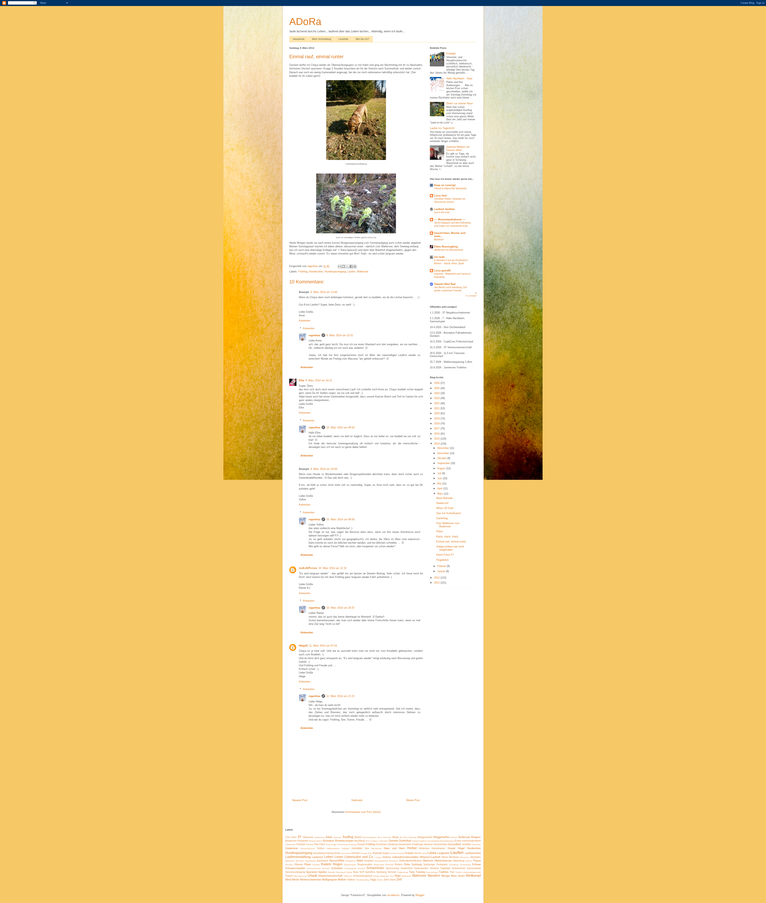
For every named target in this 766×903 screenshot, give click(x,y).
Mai (439, 483)
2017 (437, 428)
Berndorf (387, 837)
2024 (437, 393)
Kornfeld (393, 853)
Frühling (303, 271)
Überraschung (300, 876)
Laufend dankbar (444, 209)
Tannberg (381, 872)
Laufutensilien (473, 853)
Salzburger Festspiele (435, 864)
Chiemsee (383, 841)
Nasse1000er (337, 860)
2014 (437, 443)
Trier (452, 872)
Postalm (316, 865)
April (440, 488)
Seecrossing (392, 868)
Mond (445, 857)
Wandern (433, 875)
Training (420, 871)
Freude (361, 844)
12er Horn (291, 837)
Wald (397, 875)
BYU (368, 841)
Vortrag (376, 876)
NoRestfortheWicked (410, 860)
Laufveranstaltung (298, 857)
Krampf (401, 853)
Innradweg (319, 853)
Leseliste (343, 39)
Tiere (412, 871)
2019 (437, 418)
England (423, 841)
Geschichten (440, 844)
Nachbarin (322, 860)
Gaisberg (393, 844)
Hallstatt (345, 848)
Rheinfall (389, 865)
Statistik (331, 872)
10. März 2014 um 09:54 (340, 427)
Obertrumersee (443, 860)
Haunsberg (376, 848)
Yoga (373, 879)
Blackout (438, 239)
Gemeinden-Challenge (410, 844)
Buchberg (359, 840)
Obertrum (427, 860)
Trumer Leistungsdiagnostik (468, 872)
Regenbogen (350, 865)
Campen (374, 841)
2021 (437, 408)
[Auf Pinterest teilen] (355, 266)
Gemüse (428, 844)
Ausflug (348, 837)
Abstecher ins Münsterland (448, 249)
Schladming (465, 865)
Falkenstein (290, 844)
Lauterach (317, 857)
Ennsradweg (433, 841)
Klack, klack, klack (447, 536)
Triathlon (444, 871)
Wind (288, 879)
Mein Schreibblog (321, 39)
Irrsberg (329, 853)
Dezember (443, 448)
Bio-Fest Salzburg (408, 837)
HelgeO (303, 645)
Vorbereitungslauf (362, 875)
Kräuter (409, 853)
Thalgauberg (402, 872)
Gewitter (466, 844)
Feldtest (309, 844)
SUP (361, 872)
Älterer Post (413, 800)
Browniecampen (344, 840)
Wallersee (362, 271)
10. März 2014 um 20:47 (340, 607)
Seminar (434, 868)
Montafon (476, 857)
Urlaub (312, 875)
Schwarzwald (350, 868)
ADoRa (305, 21)
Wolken (342, 879)
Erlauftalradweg (447, 841)
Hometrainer (438, 848)
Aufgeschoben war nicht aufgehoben (450, 548)
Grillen (320, 848)
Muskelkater (310, 861)
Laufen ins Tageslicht (442, 128)
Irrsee (337, 853)
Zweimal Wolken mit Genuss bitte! (458, 148)
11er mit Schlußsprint (448, 513)
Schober (326, 868)
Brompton (328, 840)
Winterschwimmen (310, 879)
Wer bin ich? (362, 39)
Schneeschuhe (314, 868)
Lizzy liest (440, 195)
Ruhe (407, 864)
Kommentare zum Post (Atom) (363, 811)
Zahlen (380, 880)
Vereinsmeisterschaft (330, 875)
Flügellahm (442, 559)
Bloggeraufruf (425, 837)
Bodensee (464, 837)
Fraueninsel (343, 844)
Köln (370, 853)
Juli (439, 473)
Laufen (351, 271)
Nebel (359, 860)
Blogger (420, 895)
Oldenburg (458, 860)
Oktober (442, 458)
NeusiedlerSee (381, 861)
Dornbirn (393, 840)
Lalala (431, 853)
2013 (437, 577)
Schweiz (361, 868)
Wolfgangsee (329, 879)
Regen (338, 864)
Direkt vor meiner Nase (459, 103)
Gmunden (476, 844)
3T (299, 837)
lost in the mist (441, 212)
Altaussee (308, 837)
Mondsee (454, 857)
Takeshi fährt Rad (444, 284)
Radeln (326, 864)
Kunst (417, 853)
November (443, 453)
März (440, 493)
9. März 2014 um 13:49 (323, 292)
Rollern (399, 864)
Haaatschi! (442, 503)
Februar (442, 566)
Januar (441, 571)
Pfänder (298, 864)
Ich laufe (439, 256)
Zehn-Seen (390, 879)
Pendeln (289, 865)
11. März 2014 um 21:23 (340, 696)
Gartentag (442, 518)
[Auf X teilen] (347, 266)
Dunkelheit (405, 840)
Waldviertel (406, 876)
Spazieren (311, 871)
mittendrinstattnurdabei (405, 857)
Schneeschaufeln (295, 868)
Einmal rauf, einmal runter (451, 541)
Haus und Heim (394, 848)
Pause (477, 860)
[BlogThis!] (343, 266)
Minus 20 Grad (444, 508)
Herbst (412, 848)
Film (316, 844)
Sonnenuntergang (295, 872)
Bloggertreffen (441, 837)
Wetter (461, 875)
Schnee (476, 864)
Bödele (454, 837)
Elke (301, 380)
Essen (458, 840)
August (441, 468)
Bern (380, 837)
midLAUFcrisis (308, 568)
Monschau (465, 857)
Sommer (445, 868)
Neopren (369, 860)
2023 (437, 398)
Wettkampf (473, 875)
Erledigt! (451, 53)
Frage (334, 844)
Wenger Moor (449, 875)
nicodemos (393, 895)
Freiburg (352, 844)
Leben (328, 857)
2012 (437, 582)
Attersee (337, 837)
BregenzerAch (315, 841)
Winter (295, 879)
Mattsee (387, 857)
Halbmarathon (333, 848)
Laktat (424, 853)
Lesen (339, 857)
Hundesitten (316, 271)
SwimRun (370, 872)
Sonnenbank (474, 868)
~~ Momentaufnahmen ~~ (450, 219)
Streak (349, 872)
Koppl (386, 853)
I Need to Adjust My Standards (450, 188)
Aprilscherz (320, 837)
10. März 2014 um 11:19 (332, 568)
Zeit (399, 879)
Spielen (322, 871)
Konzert (377, 853)
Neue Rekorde (444, 498)
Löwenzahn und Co (359, 857)
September (444, 463)
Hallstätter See (360, 848)
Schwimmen (375, 868)
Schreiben (337, 868)
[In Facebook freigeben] (351, 266)
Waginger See (387, 876)
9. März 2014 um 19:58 (323, 468)
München (300, 861)
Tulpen (289, 875)
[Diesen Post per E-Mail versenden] (340, 266)
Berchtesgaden (370, 837)
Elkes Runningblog (446, 246)
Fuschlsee (381, 844)
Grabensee (291, 848)
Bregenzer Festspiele (296, 840)
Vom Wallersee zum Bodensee (447, 525)
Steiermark (340, 872)
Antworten (304, 320)
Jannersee (346, 853)
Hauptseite (299, 39)
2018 (437, 423)
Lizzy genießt (442, 270)
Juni (440, 478)
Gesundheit (454, 844)
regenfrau (314, 335)
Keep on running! (445, 185)
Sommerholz (458, 868)
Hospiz (452, 848)
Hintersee (424, 848)
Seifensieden (421, 868)
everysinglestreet (471, 840)
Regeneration (364, 864)
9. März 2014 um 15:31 (339, 335)
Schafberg (454, 865)
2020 (437, 413)
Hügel (461, 848)
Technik (391, 872)
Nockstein (393, 861)
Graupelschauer (307, 848)
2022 (437, 403)
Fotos (328, 844)
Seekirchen (407, 868)
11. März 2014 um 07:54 (323, 645)
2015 (437, 438)
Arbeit (329, 837)
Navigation (350, 861)
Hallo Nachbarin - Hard (459, 78)
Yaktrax (351, 879)
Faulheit (300, 844)
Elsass (415, 841)
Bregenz (476, 837)
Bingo (395, 837)
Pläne (439, 531)
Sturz (355, 872)
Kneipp (364, 853)
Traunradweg (432, 872)
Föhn (322, 844)
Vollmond (348, 876)
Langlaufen (443, 853)
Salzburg (417, 864)
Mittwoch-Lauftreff (430, 857)
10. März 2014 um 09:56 (340, 519)
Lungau (378, 857)
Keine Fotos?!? (445, 554)
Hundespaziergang (335, 271)
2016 (437, 433)
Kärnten (355, 853)
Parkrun (468, 861)
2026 (437, 383)
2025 (437, 388)
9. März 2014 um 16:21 (318, 380)
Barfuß (358, 837)
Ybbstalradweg (362, 880)
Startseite (356, 800)
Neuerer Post (299, 800)
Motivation (290, 861)
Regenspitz (379, 865)
